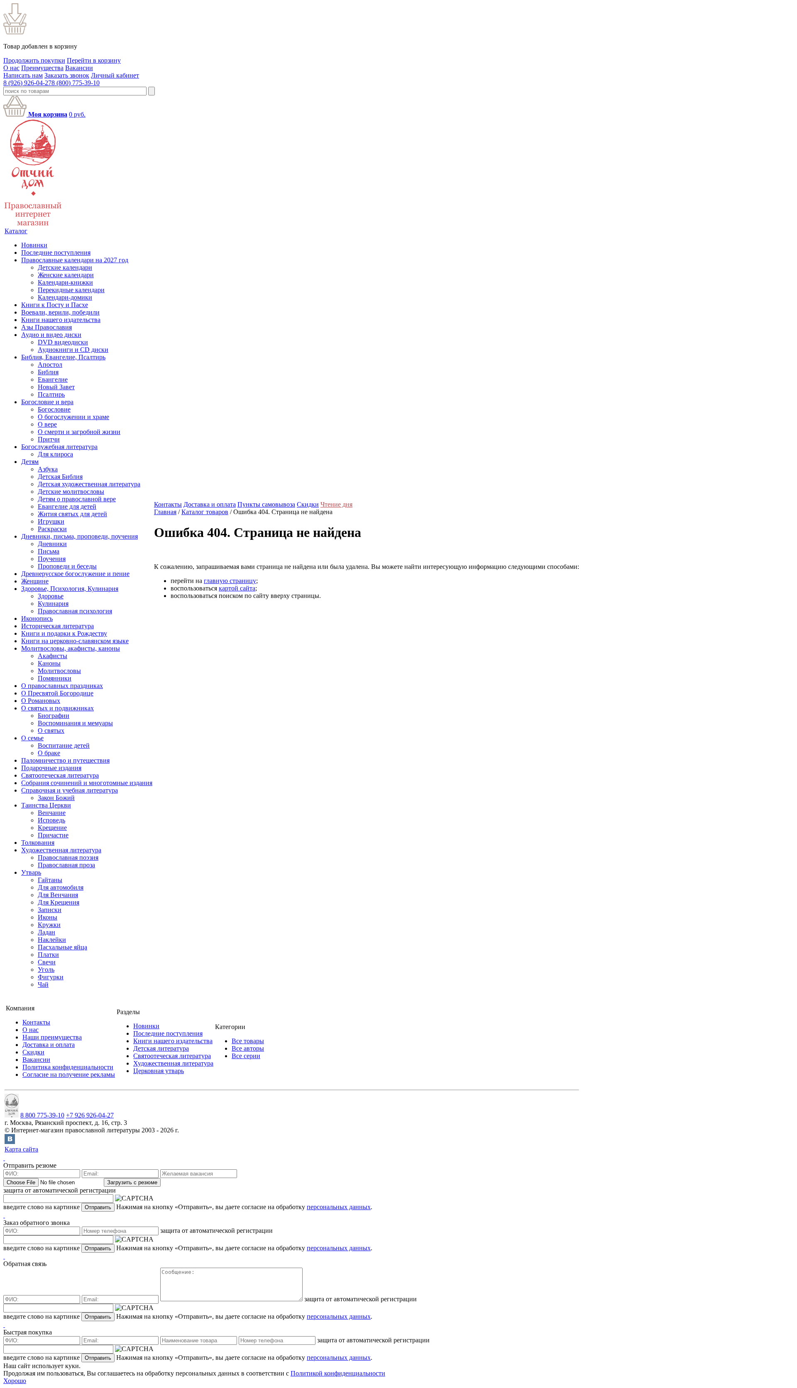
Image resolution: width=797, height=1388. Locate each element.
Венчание (52, 812)
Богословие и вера (47, 401)
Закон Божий (56, 797)
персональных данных (339, 1206)
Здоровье (51, 596)
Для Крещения (58, 902)
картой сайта (237, 588)
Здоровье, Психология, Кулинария (69, 588)
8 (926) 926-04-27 (27, 82)
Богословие (54, 409)
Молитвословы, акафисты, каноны (70, 648)
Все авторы (248, 1048)
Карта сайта (21, 1149)
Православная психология (75, 611)
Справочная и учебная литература (69, 790)
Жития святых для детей (72, 513)
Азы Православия (46, 327)
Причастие (53, 835)
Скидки (308, 504)
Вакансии (79, 67)
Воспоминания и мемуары (75, 723)
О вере (47, 424)
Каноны (49, 663)
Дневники (52, 543)
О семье (32, 738)
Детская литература (161, 1048)
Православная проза (66, 864)
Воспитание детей (64, 745)
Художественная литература (61, 850)
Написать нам (23, 75)
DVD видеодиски (63, 342)
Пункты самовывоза (266, 504)
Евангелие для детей (67, 506)
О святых (51, 730)
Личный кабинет (115, 75)
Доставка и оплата (209, 504)
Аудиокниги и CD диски (73, 349)
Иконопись (37, 618)
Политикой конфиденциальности (338, 1373)
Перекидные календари (71, 289)
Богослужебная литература (59, 446)
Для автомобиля (60, 887)
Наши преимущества (52, 1037)
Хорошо (14, 1380)
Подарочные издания (51, 767)
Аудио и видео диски (51, 334)
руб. (77, 114)
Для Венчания (58, 894)
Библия (48, 372)
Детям (30, 461)
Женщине (35, 581)
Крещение (52, 827)
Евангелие (53, 379)
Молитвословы (59, 670)
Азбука (48, 469)
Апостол (50, 364)
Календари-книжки (65, 282)
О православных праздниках (62, 685)
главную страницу (230, 580)
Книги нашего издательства (60, 319)
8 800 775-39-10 (42, 1115)
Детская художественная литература (89, 484)
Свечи (47, 962)
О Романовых (40, 700)
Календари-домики (65, 297)
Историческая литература (57, 625)
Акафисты (52, 655)
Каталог (16, 230)
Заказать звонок (66, 75)
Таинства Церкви (46, 805)
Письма (48, 551)
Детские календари (65, 267)
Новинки (34, 245)
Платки (48, 954)
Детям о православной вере (77, 499)
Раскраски (52, 528)
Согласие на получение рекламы (68, 1074)
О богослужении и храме (73, 416)
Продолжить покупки (34, 60)
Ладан (46, 932)
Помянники (54, 678)
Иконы (47, 917)
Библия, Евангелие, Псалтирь (63, 357)
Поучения (52, 558)
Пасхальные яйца (62, 947)
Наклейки (52, 939)
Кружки (49, 924)
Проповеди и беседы (67, 566)
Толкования (37, 842)
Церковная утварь (158, 1070)
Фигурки (51, 977)
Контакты (168, 504)
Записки (49, 909)
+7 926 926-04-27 (90, 1115)
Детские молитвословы (71, 491)
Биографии (53, 715)
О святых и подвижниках (57, 708)
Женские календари (66, 274)
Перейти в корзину (94, 60)
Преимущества (42, 67)
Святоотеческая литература (60, 775)
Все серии (246, 1055)
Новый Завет (56, 386)
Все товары (248, 1040)
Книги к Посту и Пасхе (54, 304)
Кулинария (53, 603)
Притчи (49, 439)
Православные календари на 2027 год (74, 259)
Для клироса (55, 454)
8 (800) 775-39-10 (75, 82)
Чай (43, 984)
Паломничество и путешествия (65, 760)
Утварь (31, 872)
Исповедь (51, 820)
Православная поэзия (68, 857)
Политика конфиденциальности (67, 1067)
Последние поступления (55, 252)
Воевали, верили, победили (60, 312)
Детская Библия (60, 476)
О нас (11, 67)
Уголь (46, 969)
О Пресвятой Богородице (57, 693)
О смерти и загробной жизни (79, 431)
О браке (49, 752)
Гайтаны (50, 879)
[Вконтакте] (10, 1141)
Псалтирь (51, 394)
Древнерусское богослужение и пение (75, 573)
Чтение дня (336, 504)
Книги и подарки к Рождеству (64, 633)
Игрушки (51, 521)
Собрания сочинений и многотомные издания (86, 782)
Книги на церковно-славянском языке (75, 640)
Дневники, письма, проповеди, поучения (79, 536)
